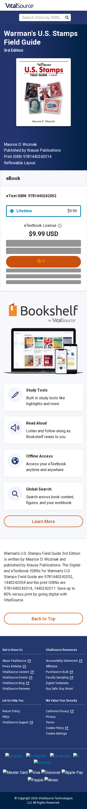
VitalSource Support (15, 722)
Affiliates (52, 666)
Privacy (51, 717)
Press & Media (12, 666)
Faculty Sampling (57, 677)
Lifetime (46, 211)
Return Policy (11, 711)
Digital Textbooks (57, 683)
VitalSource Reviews (16, 688)
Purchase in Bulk (57, 672)
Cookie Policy (55, 728)
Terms (50, 722)
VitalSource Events (15, 677)
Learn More (43, 521)
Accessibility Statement (62, 660)
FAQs (5, 717)
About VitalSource (14, 660)
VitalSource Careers (16, 672)
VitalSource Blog (13, 683)
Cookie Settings (56, 733)
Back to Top (43, 618)
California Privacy (58, 711)
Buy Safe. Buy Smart (59, 688)
